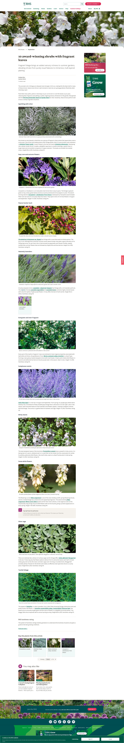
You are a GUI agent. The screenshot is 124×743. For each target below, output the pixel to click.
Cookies (39, 727)
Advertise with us (81, 727)
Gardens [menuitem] (49, 8)
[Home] (27, 4)
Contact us (30, 727)
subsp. (54, 356)
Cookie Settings (75, 739)
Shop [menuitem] (66, 8)
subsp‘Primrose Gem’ (52, 608)
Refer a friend (74, 727)
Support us (24, 727)
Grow (97, 82)
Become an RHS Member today (62, 709)
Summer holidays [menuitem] (75, 8)
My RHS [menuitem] (96, 8)
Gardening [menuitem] (36, 8)
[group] (25, 647)
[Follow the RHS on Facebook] (68, 721)
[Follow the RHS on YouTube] (55, 721)
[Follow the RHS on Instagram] (50, 721)
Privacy (34, 727)
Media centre (88, 727)
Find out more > (22, 628)
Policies (52, 727)
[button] (122, 260)
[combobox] (71, 3)
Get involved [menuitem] (27, 8)
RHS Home (21, 49)
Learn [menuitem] (55, 8)
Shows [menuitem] (43, 8)
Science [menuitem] (61, 8)
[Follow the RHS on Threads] (64, 721)
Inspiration (31, 49)
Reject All (90, 739)
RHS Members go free (91, 65)
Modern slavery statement (60, 727)
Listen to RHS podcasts (97, 727)
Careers (68, 727)
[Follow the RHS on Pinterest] (73, 721)
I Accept (110, 739)
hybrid (23, 290)
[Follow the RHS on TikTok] (59, 721)
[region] (47, 649)
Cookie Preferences (46, 727)
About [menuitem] (90, 8)
